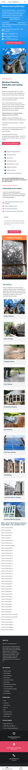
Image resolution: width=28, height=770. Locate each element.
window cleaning (13, 22)
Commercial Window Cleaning (12, 519)
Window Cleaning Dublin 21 (7, 555)
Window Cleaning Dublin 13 (7, 576)
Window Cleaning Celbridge (7, 624)
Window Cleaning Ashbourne (7, 629)
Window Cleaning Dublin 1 (6, 609)
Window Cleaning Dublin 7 (6, 591)
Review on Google (7, 711)
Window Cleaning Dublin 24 (7, 548)
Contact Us (6, 703)
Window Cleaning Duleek (6, 619)
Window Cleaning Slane (6, 530)
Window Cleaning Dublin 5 (6, 599)
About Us (6, 707)
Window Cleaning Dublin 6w (7, 594)
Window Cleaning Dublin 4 (6, 601)
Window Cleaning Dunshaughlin (8, 545)
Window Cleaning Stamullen (7, 527)
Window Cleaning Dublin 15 (7, 571)
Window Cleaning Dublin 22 (7, 553)
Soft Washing (7, 475)
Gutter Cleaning (8, 339)
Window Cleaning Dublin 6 (6, 596)
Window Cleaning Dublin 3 (6, 604)
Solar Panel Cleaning (8, 686)
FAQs (5, 700)
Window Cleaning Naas (6, 537)
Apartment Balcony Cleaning (13, 497)
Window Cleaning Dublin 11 (7, 581)
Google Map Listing (8, 714)
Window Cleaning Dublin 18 (7, 563)
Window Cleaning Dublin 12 (7, 578)
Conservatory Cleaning (10, 407)
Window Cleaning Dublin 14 (7, 573)
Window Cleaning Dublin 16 (7, 568)
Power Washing (7, 693)
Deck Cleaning (8, 429)
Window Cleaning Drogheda (7, 622)
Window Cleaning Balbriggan (7, 627)
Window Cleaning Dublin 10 (7, 583)
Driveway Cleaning (9, 361)
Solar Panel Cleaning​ (10, 452)
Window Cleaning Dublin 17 (7, 566)
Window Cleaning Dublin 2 (6, 606)
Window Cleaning (9, 316)
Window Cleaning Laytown (7, 543)
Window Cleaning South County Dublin (9, 617)
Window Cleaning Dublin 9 (6, 586)
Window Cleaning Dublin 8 (6, 588)
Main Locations (7, 716)
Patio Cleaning (8, 384)
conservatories (5, 19)
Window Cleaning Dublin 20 (7, 558)
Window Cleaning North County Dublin (9, 614)
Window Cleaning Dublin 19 (7, 560)
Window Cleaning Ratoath (6, 532)
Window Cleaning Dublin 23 (7, 550)
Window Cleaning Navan (6, 535)
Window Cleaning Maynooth (7, 540)
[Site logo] (14, 1)
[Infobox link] (25, 2)
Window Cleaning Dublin (6, 611)
